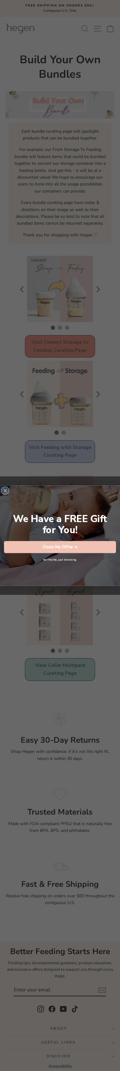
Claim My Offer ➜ (60, 547)
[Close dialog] (5, 490)
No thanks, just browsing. (60, 559)
